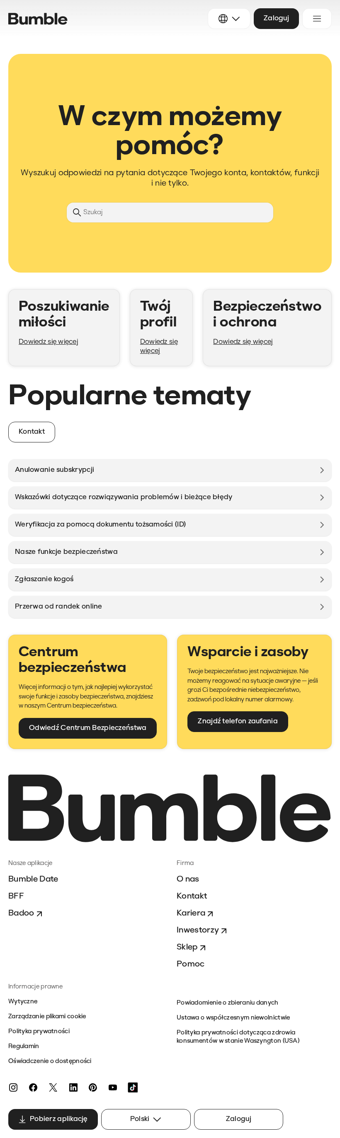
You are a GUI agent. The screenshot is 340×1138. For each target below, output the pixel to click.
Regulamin (23, 1047)
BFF (16, 896)
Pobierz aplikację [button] (59, 1119)
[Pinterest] (93, 1087)
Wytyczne (22, 1002)
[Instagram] (13, 1087)
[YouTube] (113, 1087)
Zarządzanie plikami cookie (47, 1017)
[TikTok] (133, 1087)
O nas (188, 879)
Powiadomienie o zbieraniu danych (228, 1003)
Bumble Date (33, 879)
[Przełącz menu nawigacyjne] (317, 18)
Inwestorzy (198, 930)
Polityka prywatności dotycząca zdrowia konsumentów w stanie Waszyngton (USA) (238, 1037)
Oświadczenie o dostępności (50, 1061)
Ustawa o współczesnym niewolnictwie (233, 1018)
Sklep (187, 947)
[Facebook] (33, 1087)
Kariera (191, 913)
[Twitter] (53, 1087)
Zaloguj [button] (276, 18)
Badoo (21, 913)
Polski (140, 1119)
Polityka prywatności (39, 1032)
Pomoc (191, 964)
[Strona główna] (38, 19)
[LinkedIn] (73, 1087)
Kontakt (192, 896)
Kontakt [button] (32, 431)
